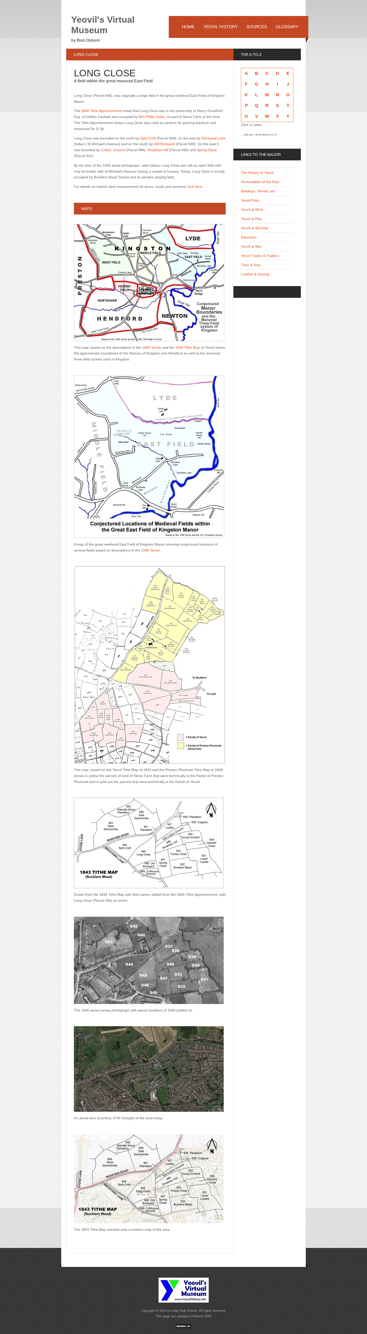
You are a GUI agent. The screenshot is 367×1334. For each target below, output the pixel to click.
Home (188, 26)
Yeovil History (220, 26)
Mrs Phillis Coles (152, 117)
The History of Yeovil (257, 173)
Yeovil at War (251, 246)
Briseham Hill (158, 150)
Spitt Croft (148, 138)
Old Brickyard (164, 144)
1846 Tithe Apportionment (102, 111)
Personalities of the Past (260, 182)
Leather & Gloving (255, 274)
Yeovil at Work (252, 210)
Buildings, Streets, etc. (258, 191)
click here (194, 187)
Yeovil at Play (251, 219)
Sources (256, 26)
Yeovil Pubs (250, 200)
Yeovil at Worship (254, 228)
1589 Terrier (151, 347)
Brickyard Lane (213, 138)
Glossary (287, 26)
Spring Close (207, 150)
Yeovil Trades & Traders (260, 256)
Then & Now (250, 265)
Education (249, 237)
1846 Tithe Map (187, 347)
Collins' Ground (113, 150)
